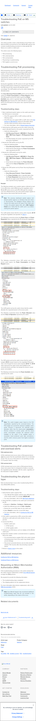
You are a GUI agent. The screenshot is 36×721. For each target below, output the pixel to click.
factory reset (11, 548)
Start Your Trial (6, 696)
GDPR (4, 681)
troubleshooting (27, 653)
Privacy (4, 677)
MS (8, 653)
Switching (18, 15)
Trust (3, 679)
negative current (14, 653)
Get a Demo (6, 694)
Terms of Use (6, 683)
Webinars (23, 692)
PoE (21, 653)
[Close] (33, 705)
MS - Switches (30, 15)
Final (2, 647)
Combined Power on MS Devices (10, 560)
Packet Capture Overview (27, 125)
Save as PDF (2, 28)
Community (16, 5)
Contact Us (5, 692)
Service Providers (25, 681)
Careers (4, 675)
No (11, 627)
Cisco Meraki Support (29, 572)
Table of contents (12, 32)
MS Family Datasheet (28, 498)
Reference (4, 642)
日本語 (5, 35)
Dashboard (8, 5)
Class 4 (24, 214)
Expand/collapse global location (34, 15)
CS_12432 (3, 653)
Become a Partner (25, 675)
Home (9, 15)
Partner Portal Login (26, 673)
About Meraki (6, 673)
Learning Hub (24, 698)
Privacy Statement (17, 713)
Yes (4, 627)
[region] (18, 711)
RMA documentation (6, 587)
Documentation (25, 694)
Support (24, 5)
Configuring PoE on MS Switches (10, 557)
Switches (19, 642)
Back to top (4, 612)
